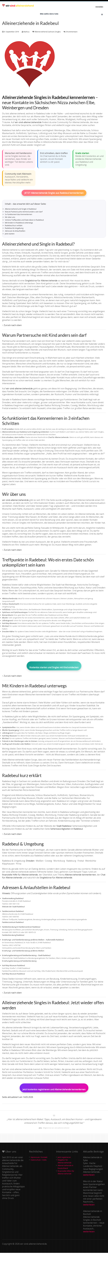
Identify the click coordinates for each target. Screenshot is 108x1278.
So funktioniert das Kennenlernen (18, 214)
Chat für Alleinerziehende (58, 437)
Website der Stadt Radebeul (13, 906)
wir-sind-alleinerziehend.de (28, 122)
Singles (58, 31)
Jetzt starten (9, 233)
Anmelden (99, 7)
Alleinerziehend (41, 31)
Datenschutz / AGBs (39, 1160)
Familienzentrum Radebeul (13, 922)
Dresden (30, 860)
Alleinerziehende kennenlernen (80, 874)
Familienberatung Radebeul (13, 935)
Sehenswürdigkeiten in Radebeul (66, 828)
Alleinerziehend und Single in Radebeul (20, 209)
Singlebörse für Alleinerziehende (41, 280)
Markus (26, 31)
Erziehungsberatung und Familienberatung (19, 961)
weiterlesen (89, 1174)
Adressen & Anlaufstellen (15, 231)
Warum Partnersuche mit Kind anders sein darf (24, 211)
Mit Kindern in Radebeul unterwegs (19, 222)
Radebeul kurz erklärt (13, 225)
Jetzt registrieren (64, 1157)
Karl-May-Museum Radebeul (13, 974)
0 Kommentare (71, 31)
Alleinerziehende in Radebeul (30, 23)
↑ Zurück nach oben (12, 325)
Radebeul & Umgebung (14, 228)
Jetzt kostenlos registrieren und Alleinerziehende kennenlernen (54, 1089)
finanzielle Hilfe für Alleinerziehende (20, 874)
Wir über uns (10, 217)
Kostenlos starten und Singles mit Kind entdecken (54, 667)
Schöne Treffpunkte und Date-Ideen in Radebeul (24, 220)
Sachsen (51, 31)
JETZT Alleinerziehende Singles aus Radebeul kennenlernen (54, 192)
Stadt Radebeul (64, 825)
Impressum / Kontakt (39, 1157)
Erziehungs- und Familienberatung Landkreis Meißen (23, 950)
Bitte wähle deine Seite (49, 14)
